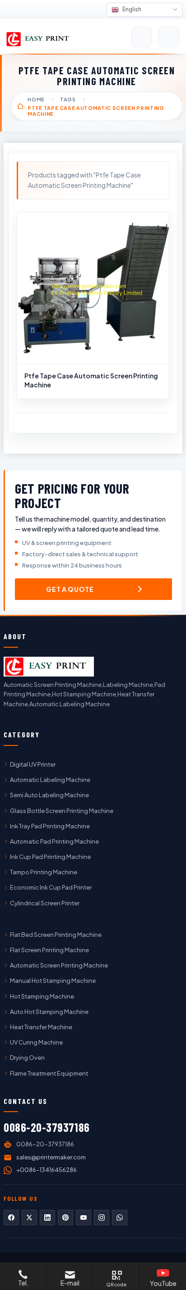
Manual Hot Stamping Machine (53, 980)
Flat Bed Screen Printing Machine (56, 934)
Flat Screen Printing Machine (49, 950)
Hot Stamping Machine (42, 996)
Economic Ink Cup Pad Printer (51, 887)
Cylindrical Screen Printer (44, 903)
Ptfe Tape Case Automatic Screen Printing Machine (91, 380)
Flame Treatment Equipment (49, 1073)
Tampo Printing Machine (43, 872)
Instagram (101, 1217)
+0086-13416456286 (46, 1169)
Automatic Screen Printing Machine (59, 965)
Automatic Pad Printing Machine (54, 841)
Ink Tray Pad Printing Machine (50, 826)
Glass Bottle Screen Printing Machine (61, 810)
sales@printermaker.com (51, 1157)
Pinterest (65, 1217)
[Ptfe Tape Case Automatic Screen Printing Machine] (93, 288)
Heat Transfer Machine (41, 1027)
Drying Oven (27, 1057)
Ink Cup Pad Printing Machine (50, 856)
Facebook (11, 1217)
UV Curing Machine (36, 1042)
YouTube (83, 1217)
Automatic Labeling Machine (50, 779)
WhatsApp (119, 1217)
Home (36, 99)
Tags (68, 99)
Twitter (29, 1217)
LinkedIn (47, 1217)
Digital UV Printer (33, 764)
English (131, 9)
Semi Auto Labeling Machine (49, 795)
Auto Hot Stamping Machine (49, 1011)
